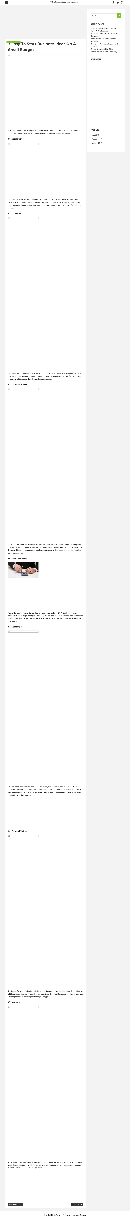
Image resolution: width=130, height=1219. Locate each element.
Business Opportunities (13, 42)
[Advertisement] (45, 24)
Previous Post (15, 1204)
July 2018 (95, 135)
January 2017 (97, 143)
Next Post (76, 1204)
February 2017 (97, 139)
